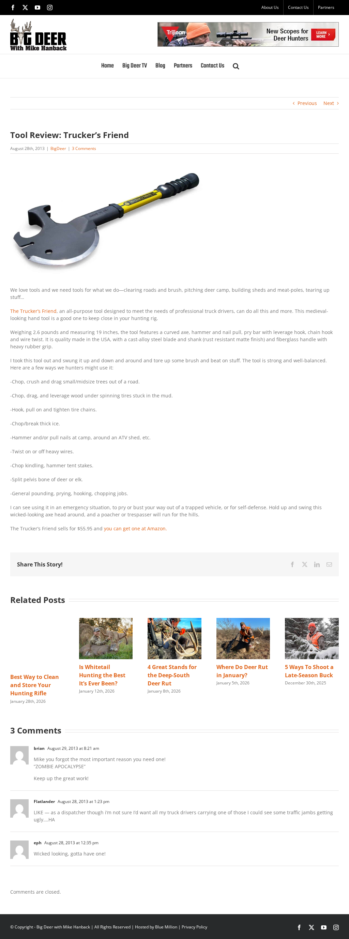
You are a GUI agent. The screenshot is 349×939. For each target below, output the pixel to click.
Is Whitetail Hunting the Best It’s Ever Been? (102, 675)
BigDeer (58, 148)
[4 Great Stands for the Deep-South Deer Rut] (174, 621)
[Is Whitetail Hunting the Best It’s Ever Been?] (106, 621)
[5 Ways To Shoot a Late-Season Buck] (312, 621)
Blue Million (166, 927)
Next (328, 103)
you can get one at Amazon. (135, 528)
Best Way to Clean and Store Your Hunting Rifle (34, 685)
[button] (236, 66)
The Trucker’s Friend (33, 311)
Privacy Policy (194, 927)
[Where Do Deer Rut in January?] (243, 621)
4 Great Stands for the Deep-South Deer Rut (172, 675)
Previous (307, 103)
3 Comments (84, 148)
